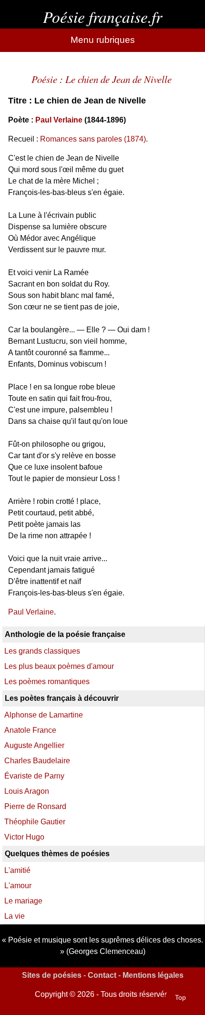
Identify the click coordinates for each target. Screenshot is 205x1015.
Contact (102, 975)
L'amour (17, 886)
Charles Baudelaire (37, 761)
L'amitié (17, 870)
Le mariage (23, 901)
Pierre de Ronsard (35, 806)
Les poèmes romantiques (47, 681)
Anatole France (30, 730)
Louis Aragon (26, 791)
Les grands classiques (42, 651)
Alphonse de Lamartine (43, 715)
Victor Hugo (24, 837)
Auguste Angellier (34, 745)
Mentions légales (153, 975)
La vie (14, 916)
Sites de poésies (52, 975)
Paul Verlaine (58, 120)
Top (180, 997)
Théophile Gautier (34, 822)
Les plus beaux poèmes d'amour (59, 666)
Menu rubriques (103, 40)
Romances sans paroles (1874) (93, 139)
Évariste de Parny (34, 776)
